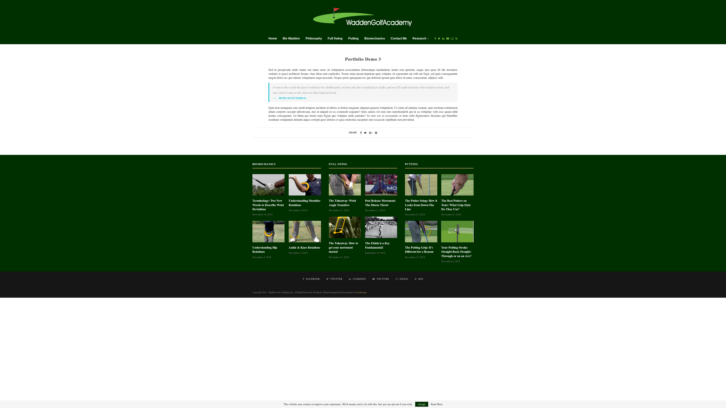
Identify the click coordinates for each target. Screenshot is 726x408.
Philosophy (314, 38)
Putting (353, 38)
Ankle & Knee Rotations (304, 247)
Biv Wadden (291, 38)
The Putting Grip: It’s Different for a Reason (419, 249)
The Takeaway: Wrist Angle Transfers (342, 203)
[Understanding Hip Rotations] (268, 231)
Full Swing (335, 38)
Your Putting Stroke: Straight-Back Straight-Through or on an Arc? (456, 251)
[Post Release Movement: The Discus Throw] (381, 185)
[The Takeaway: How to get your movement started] (345, 227)
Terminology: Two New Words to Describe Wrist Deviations (268, 205)
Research (419, 38)
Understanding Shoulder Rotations (304, 203)
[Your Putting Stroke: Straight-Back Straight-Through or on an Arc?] (457, 231)
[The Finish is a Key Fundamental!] (381, 227)
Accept (421, 404)
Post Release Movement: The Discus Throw (380, 203)
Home (272, 38)
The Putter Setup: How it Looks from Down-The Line (421, 205)
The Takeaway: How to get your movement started (343, 247)
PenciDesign (361, 292)
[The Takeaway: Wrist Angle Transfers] (345, 185)
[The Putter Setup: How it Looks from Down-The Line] (421, 185)
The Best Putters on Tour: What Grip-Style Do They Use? (456, 205)
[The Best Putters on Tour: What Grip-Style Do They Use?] (457, 185)
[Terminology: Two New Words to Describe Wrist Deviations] (268, 185)
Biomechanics (374, 38)
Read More (437, 404)
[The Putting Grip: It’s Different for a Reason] (421, 231)
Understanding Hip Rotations (264, 249)
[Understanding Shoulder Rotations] (305, 185)
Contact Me (399, 38)
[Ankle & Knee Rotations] (305, 231)
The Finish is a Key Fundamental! (377, 245)
